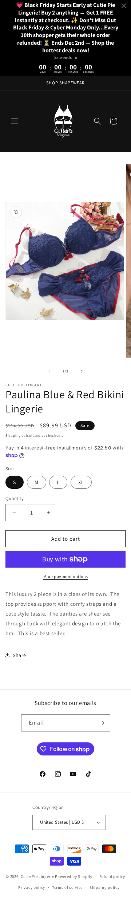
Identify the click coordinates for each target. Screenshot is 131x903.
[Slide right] (82, 371)
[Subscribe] (102, 722)
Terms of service (67, 887)
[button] (15, 121)
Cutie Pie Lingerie (38, 876)
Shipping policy (105, 887)
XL (81, 482)
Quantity (14, 498)
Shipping (13, 435)
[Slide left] (49, 371)
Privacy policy (31, 887)
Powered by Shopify (73, 876)
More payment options (65, 576)
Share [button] (19, 655)
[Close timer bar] (124, 6)
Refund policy (112, 876)
